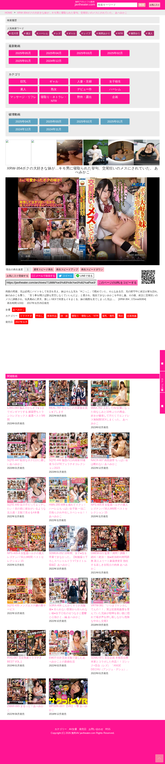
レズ (58, 33)
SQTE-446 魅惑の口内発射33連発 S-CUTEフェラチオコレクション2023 (67, 464)
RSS (107, 729)
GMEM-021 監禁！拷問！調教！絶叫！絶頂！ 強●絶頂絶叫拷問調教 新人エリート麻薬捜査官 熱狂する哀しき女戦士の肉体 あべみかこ (110, 561)
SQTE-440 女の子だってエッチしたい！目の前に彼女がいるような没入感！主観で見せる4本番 (26, 508)
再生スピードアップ (67, 269)
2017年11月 (21, 322)
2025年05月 (23, 53)
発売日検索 (162, 403)
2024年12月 (54, 60)
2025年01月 (23, 60)
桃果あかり (104, 33)
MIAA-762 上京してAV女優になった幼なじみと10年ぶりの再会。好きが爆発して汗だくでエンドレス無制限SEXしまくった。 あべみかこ (110, 416)
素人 (150, 33)
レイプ (87, 33)
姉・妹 (64, 315)
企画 (115, 97)
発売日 (82, 729)
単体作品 (52, 315)
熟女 (54, 89)
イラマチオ (26, 315)
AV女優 (73, 729)
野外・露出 (84, 97)
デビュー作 (84, 89)
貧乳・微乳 (108, 315)
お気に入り (154, 5)
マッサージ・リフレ (23, 97)
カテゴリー (61, 729)
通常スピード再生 (43, 269)
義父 (28, 33)
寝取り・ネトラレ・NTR (54, 98)
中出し (39, 315)
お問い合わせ (96, 729)
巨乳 (23, 81)
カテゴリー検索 (162, 382)
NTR (120, 33)
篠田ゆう (135, 33)
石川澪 (14, 33)
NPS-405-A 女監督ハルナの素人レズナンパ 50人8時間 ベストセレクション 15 (25, 557)
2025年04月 (54, 53)
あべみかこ (19, 309)
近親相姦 (132, 315)
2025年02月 (115, 53)
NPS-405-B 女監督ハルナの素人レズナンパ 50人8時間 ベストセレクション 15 (109, 508)
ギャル (72, 33)
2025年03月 (84, 53)
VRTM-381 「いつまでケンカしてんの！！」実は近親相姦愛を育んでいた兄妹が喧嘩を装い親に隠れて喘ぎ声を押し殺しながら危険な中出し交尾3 (110, 613)
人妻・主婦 (84, 81)
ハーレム (43, 33)
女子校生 (115, 81)
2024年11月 (53, 129)
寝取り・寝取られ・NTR (85, 315)
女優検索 (162, 360)
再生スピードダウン (92, 269)
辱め (120, 315)
